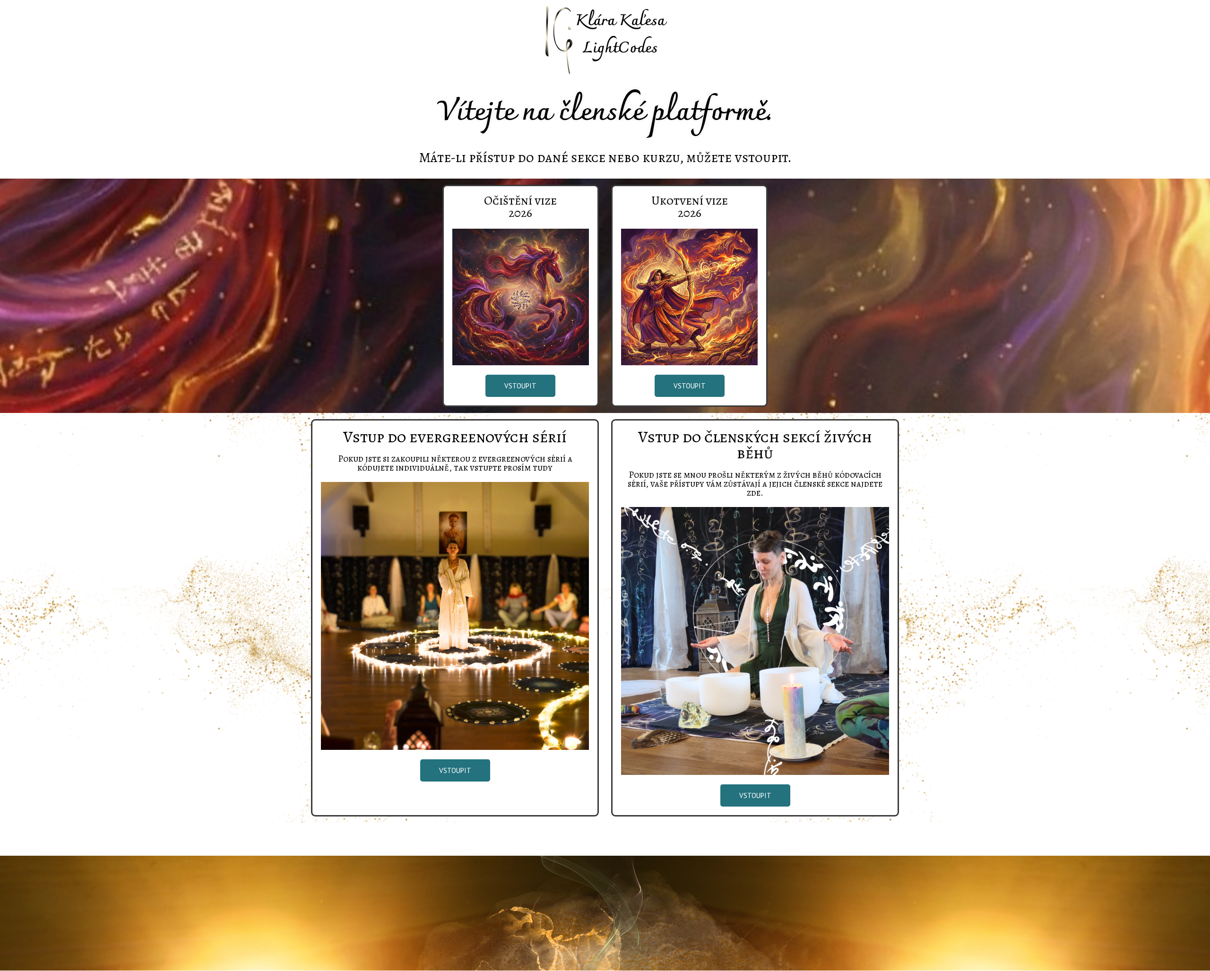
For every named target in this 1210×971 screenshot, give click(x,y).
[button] (520, 386)
